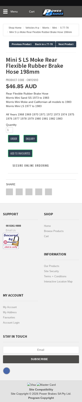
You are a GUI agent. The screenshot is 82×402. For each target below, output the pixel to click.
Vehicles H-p (32, 27)
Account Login (11, 322)
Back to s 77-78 (44, 44)
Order (13, 138)
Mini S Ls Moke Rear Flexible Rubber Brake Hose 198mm (40, 32)
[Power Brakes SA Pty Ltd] (53, 11)
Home (47, 225)
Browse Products (54, 231)
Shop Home (15, 27)
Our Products (51, 266)
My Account (10, 307)
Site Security (51, 271)
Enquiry (30, 138)
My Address (10, 312)
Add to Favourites (20, 153)
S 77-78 (64, 27)
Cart (46, 236)
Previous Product (21, 44)
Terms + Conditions (55, 276)
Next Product (66, 44)
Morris (45, 27)
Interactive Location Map (58, 281)
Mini (54, 27)
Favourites (9, 317)
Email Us (10, 230)
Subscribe (40, 359)
